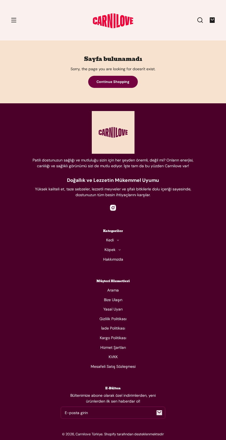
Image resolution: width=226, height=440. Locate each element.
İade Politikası (113, 328)
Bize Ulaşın (113, 299)
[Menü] (14, 20)
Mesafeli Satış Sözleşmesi (113, 366)
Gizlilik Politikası (113, 318)
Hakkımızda (113, 259)
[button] (200, 20)
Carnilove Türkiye (89, 434)
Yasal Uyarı (113, 309)
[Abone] (159, 413)
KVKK (113, 356)
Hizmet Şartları (113, 347)
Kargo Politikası (113, 337)
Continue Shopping (113, 82)
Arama (113, 290)
